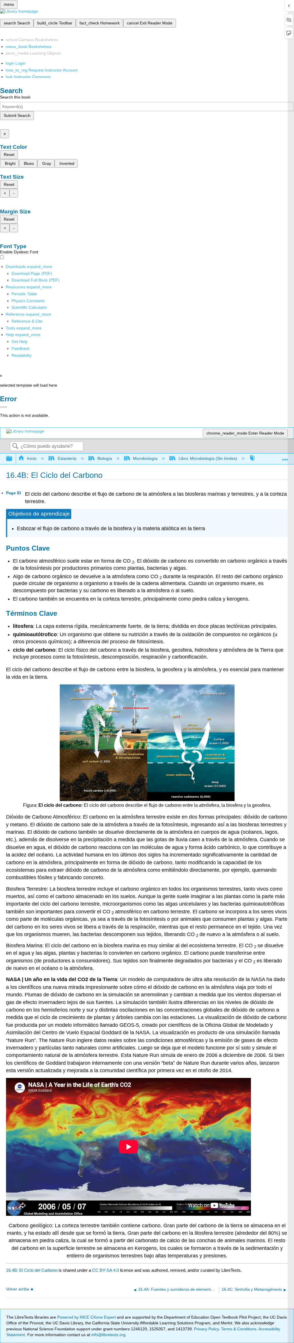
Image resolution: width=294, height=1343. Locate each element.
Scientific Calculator (29, 307)
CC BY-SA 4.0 (105, 1270)
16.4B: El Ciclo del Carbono (31, 1270)
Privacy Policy (206, 1329)
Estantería (67, 458)
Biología (104, 458)
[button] (20, 348)
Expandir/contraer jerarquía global (12, 458)
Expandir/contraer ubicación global (285, 457)
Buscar (15, 446)
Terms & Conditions (238, 1329)
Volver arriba (17, 1289)
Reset (9, 154)
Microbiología (145, 458)
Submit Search (17, 115)
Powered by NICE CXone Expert (87, 1317)
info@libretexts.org (107, 1334)
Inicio (32, 458)
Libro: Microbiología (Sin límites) (207, 458)
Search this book (15, 97)
